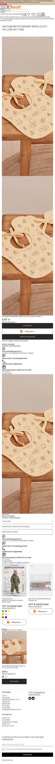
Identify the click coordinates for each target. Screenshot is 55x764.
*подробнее (7, 373)
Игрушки (50, 19)
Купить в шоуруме (27, 337)
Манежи (39, 17)
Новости (6, 718)
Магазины (17, 14)
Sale (2, 17)
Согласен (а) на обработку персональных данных (24, 749)
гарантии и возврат (10, 532)
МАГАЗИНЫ (6, 698)
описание (6, 521)
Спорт (9, 20)
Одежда (46, 17)
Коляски (7, 17)
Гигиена (3, 20)
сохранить (27, 755)
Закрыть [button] (3, 4)
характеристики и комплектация (16, 526)
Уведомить (29, 331)
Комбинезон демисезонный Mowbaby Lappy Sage (12, 600)
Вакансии (6, 703)
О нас (4, 695)
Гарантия (5, 724)
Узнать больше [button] (33, 2)
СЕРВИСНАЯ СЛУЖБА (10, 722)
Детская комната (29, 17)
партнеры (6, 702)
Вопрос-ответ (8, 726)
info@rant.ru (39, 692)
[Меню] (40, 14)
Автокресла (16, 17)
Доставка (6, 720)
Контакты (6, 705)
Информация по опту (11, 699)
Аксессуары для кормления (34, 19)
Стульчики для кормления (11, 19)
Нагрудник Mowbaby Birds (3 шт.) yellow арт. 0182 (13, 666)
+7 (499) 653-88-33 (6, 14)
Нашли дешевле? (9, 322)
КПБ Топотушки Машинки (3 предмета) (39, 599)
